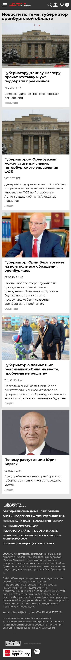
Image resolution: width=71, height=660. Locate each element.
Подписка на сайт (16, 521)
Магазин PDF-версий (48, 521)
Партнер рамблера (32, 643)
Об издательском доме (20, 511)
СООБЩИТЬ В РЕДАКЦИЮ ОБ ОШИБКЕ (28, 543)
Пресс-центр (50, 511)
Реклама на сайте (16, 530)
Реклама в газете (45, 530)
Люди (8, 206)
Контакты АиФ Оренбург (21, 525)
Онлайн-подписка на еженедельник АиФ (34, 516)
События (11, 103)
